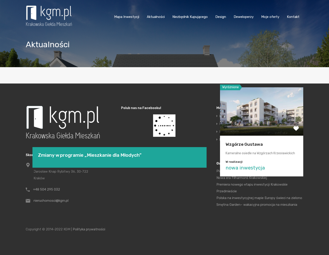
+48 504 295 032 (46, 189)
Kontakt (293, 17)
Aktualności (156, 17)
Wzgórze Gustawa (244, 144)
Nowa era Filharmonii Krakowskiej (241, 178)
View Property (262, 126)
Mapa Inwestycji (126, 17)
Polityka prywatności (89, 229)
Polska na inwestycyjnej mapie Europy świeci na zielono (259, 198)
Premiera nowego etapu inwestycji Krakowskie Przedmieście (252, 187)
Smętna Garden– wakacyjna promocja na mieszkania (256, 205)
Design (220, 17)
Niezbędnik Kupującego (190, 17)
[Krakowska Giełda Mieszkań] (49, 26)
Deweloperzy (244, 17)
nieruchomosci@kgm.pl (51, 201)
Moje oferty (270, 17)
